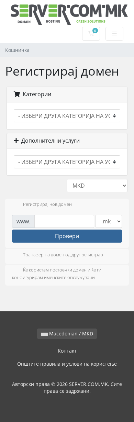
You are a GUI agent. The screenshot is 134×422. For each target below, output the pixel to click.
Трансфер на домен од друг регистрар (63, 255)
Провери (67, 236)
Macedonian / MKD (70, 333)
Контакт (67, 350)
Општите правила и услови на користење (67, 363)
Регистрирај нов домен (47, 204)
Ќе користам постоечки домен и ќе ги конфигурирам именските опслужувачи (56, 273)
